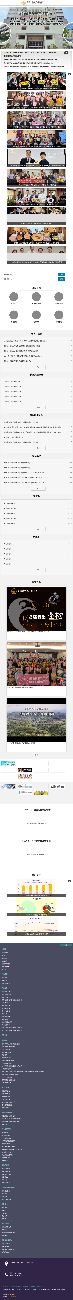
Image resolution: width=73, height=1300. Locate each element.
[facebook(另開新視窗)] (24, 753)
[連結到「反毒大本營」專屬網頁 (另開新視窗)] (45, 244)
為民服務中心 (6, 421)
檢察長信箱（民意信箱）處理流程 (12, 454)
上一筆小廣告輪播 (2, 254)
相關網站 (4, 673)
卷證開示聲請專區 (7, 477)
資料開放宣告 (40, 746)
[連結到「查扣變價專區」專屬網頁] (10, 244)
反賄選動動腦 (6, 637)
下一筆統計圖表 (71, 380)
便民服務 (36, 106)
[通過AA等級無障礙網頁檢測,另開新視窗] (8, 753)
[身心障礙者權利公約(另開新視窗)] (27, 244)
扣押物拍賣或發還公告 (8, 557)
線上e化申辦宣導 (7, 463)
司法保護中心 (6, 446)
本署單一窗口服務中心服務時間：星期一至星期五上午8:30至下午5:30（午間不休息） (30, 52)
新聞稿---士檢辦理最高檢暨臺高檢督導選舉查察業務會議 (21, 145)
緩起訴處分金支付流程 (8, 571)
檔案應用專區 (6, 479)
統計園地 (4, 659)
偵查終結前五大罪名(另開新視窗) (39, 395)
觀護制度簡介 (6, 590)
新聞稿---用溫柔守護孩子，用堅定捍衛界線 (16, 160)
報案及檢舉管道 (6, 654)
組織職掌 (4, 416)
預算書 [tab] (36, 187)
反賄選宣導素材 (6, 629)
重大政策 (4, 424)
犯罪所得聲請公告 (7, 559)
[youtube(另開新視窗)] (19, 753)
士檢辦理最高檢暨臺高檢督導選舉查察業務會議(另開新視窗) (22, 86)
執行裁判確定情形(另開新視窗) (36, 395)
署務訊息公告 (6, 546)
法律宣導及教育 (6, 682)
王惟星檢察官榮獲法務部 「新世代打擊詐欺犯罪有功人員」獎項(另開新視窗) (35, 86)
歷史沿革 (4, 410)
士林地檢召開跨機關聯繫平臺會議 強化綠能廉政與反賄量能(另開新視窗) (31, 86)
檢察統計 (4, 665)
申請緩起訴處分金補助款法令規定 (12, 573)
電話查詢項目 (6, 460)
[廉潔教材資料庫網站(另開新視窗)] (45, 254)
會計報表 (4, 510)
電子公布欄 (5, 542)
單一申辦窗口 (6, 466)
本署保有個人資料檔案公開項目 (11, 498)
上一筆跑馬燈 (69, 52)
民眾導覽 (4, 429)
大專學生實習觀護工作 (8, 596)
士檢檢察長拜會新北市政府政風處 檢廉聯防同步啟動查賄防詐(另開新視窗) (50, 86)
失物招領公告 (6, 562)
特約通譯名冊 (6, 471)
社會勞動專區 (6, 612)
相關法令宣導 (6, 626)
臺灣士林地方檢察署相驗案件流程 (12, 485)
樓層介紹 (4, 435)
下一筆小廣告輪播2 (71, 245)
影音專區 (36, 199)
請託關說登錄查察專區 (8, 687)
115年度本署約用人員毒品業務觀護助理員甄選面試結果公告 (22, 155)
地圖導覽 (4, 432)
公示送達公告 (6, 554)
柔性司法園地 (6, 598)
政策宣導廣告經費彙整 (8, 534)
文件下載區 (5, 634)
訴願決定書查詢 (6, 512)
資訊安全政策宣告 (16, 746)
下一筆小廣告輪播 (71, 254)
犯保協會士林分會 (7, 607)
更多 (36, 166)
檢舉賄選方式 (6, 623)
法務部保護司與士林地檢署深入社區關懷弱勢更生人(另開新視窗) (47, 86)
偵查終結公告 (6, 548)
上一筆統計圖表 (2, 380)
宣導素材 (4, 648)
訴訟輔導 (4, 490)
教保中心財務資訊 (7, 532)
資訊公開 (4, 495)
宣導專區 (4, 690)
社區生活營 (5, 615)
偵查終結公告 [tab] (36, 173)
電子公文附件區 (6, 701)
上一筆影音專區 (2, 217)
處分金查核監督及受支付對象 (10, 576)
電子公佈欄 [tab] (36, 134)
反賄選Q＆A (5, 632)
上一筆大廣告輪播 (2, 71)
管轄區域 (4, 413)
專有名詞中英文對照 (8, 704)
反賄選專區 (5, 620)
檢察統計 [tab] (36, 183)
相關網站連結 (6, 707)
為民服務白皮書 (6, 449)
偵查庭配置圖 (6, 438)
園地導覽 (4, 662)
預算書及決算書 (6, 507)
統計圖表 (36, 363)
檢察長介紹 (5, 407)
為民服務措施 (6, 457)
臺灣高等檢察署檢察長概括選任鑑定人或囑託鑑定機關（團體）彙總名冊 (23, 526)
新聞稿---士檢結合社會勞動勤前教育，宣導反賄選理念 (20, 150)
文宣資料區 (5, 474)
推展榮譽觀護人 (6, 593)
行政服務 (4, 668)
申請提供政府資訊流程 (8, 501)
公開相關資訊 (6, 504)
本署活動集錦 (6, 645)
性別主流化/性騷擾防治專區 (10, 529)
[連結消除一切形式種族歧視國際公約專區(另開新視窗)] (27, 254)
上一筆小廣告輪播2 (2, 245)
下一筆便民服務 (69, 117)
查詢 (70, 2)
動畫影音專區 (6, 698)
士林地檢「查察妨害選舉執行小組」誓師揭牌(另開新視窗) (38, 86)
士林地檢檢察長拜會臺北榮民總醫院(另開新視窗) (41, 86)
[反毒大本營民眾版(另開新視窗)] (63, 254)
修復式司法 (5, 587)
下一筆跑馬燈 (69, 53)
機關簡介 (5, 404)
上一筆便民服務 (3, 117)
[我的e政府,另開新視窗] (15, 753)
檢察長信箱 (5, 452)
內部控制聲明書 (6, 518)
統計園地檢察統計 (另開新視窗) (36, 307)
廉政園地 (4, 684)
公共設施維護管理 (7, 523)
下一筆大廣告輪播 (71, 71)
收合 (66, 399)
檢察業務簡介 (6, 418)
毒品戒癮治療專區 (7, 609)
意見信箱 (33, 746)
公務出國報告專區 (7, 537)
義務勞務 (4, 579)
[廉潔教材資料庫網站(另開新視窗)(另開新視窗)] (63, 244)
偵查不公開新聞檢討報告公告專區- (12, 521)
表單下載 (4, 468)
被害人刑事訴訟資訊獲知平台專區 (12, 482)
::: (0, 6)
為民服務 (4, 442)
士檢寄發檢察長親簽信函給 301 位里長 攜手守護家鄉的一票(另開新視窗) (25, 86)
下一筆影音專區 (71, 217)
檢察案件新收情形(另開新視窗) (33, 395)
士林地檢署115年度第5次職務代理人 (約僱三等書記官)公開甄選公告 (24, 140)
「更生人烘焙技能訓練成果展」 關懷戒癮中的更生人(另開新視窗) (28, 86)
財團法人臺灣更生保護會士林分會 (12, 604)
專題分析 (4, 670)
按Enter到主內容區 (7, 1)
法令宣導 (4, 651)
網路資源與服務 (7, 695)
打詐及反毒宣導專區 (8, 642)
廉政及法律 (5, 678)
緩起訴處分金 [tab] (36, 178)
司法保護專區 (6, 584)
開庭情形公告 (6, 551)
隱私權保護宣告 (7, 746)
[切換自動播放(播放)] (66, 52)
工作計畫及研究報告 (8, 515)
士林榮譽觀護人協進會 (8, 601)
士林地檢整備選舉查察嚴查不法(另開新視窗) (44, 86)
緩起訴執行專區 (7, 567)
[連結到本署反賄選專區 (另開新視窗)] (10, 254)
